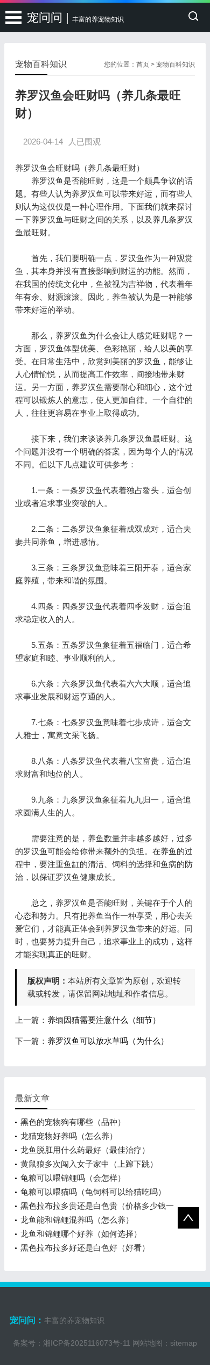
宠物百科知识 (175, 64)
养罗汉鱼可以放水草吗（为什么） (108, 1040)
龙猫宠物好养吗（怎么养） (68, 1135)
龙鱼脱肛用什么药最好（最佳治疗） (85, 1149)
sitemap (183, 1343)
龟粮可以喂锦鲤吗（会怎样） (72, 1177)
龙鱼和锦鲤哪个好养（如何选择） (81, 1233)
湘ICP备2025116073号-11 (86, 1343)
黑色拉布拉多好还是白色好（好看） (85, 1247)
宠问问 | (75, 17)
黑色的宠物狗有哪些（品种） (72, 1121)
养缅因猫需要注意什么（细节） (103, 1019)
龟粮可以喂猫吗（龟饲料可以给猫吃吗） (93, 1191)
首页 (142, 64)
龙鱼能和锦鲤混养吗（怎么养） (77, 1219)
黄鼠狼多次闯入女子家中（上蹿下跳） (89, 1163)
